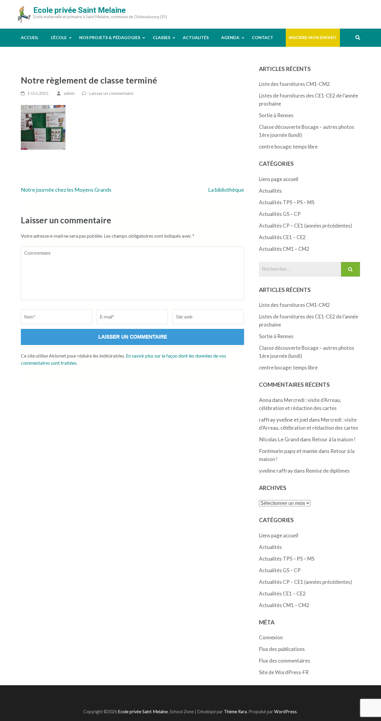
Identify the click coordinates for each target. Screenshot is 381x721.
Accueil (29, 37)
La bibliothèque (226, 189)
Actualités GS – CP (280, 214)
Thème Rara (235, 711)
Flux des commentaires (284, 660)
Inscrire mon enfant (313, 37)
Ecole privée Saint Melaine (79, 10)
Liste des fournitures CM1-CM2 (294, 84)
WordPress (285, 711)
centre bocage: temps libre (288, 146)
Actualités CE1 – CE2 (282, 237)
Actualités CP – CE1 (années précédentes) (305, 225)
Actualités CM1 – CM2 (284, 249)
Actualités (196, 37)
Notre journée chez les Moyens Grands (66, 189)
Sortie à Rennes (276, 115)
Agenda (230, 37)
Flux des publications (282, 649)
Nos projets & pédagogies (109, 37)
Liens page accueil (278, 179)
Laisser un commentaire (111, 93)
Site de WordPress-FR (284, 672)
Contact (262, 37)
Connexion (271, 637)
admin (69, 93)
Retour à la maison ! (334, 439)
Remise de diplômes (328, 471)
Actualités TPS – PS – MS (286, 202)
